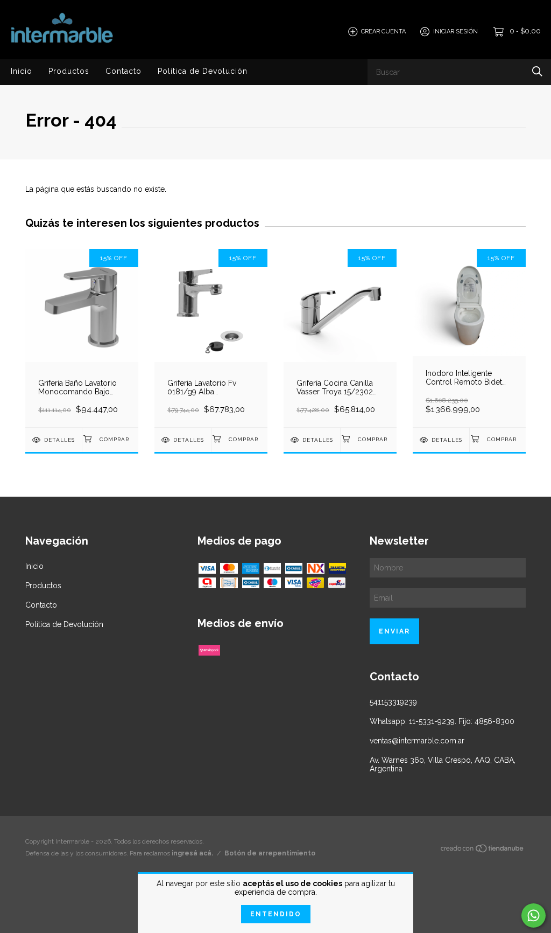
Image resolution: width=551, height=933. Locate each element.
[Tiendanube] (483, 850)
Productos (68, 71)
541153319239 (393, 702)
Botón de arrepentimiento (269, 853)
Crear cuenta (383, 31)
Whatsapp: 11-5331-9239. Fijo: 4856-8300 (442, 721)
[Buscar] (537, 71)
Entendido (275, 914)
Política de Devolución (203, 71)
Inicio (21, 71)
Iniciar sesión (455, 31)
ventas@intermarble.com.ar (417, 740)
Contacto (123, 71)
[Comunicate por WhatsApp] (533, 915)
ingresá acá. (192, 853)
